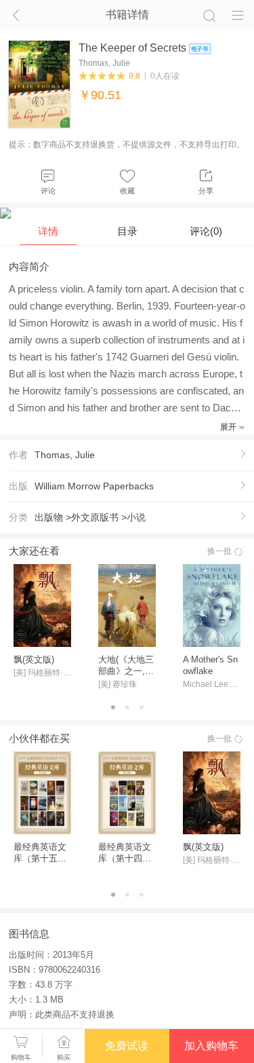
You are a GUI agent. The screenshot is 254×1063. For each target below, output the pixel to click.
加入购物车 (211, 1045)
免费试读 (126, 1045)
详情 (48, 231)
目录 (127, 231)
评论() (206, 231)
